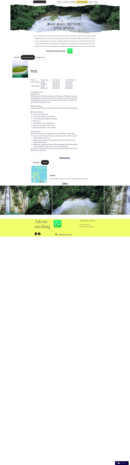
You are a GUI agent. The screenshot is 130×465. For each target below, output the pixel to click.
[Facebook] (39, 233)
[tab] (17, 57)
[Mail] (56, 234)
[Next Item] (127, 200)
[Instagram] (36, 233)
